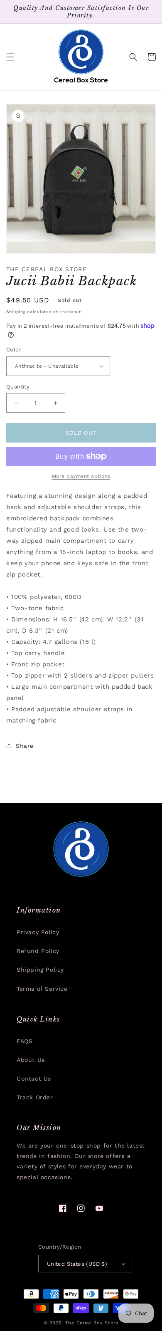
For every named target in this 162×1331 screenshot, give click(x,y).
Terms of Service (42, 988)
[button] (10, 57)
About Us (31, 1059)
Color (13, 349)
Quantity (17, 386)
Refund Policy (38, 951)
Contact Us (34, 1078)
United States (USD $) (77, 1264)
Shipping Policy (40, 969)
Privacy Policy (38, 932)
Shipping (16, 311)
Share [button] (25, 745)
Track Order (35, 1097)
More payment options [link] (81, 476)
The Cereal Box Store (91, 1323)
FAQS (24, 1041)
